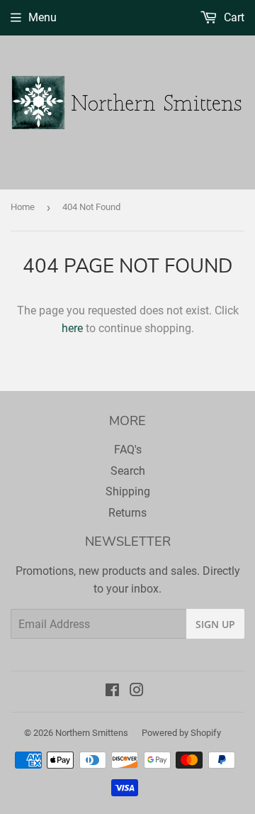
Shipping (128, 491)
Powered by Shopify (181, 732)
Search (127, 471)
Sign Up (215, 624)
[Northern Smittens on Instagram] (137, 691)
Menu (42, 17)
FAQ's (128, 449)
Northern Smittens (91, 732)
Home (23, 207)
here (72, 328)
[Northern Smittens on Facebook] (112, 691)
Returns (127, 512)
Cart (232, 17)
